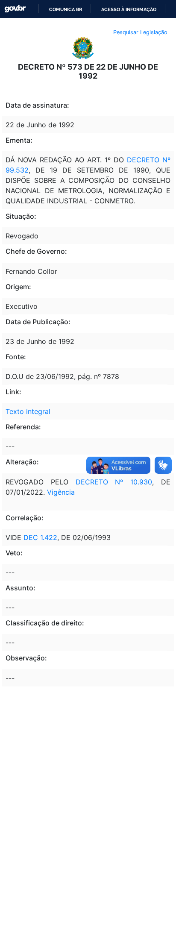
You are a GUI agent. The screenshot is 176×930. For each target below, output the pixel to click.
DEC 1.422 (39, 537)
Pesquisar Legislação (140, 32)
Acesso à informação (128, 9)
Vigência (61, 492)
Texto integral (28, 411)
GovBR (15, 9)
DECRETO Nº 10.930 (114, 482)
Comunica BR (65, 9)
